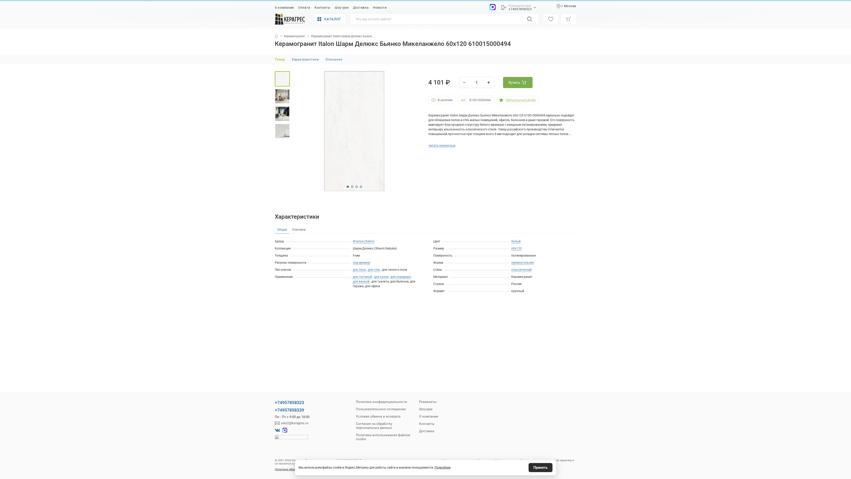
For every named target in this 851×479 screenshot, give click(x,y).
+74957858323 (520, 9)
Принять (540, 467)
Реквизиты (428, 402)
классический (521, 269)
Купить (514, 82)
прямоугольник (522, 262)
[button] (347, 187)
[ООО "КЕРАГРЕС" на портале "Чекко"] (291, 440)
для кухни (381, 277)
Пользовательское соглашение (381, 409)
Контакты (322, 7)
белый (516, 241)
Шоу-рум (342, 7)
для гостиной (362, 277)
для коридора (400, 277)
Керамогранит (294, 36)
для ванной (361, 281)
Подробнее (443, 467)
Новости (379, 7)
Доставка (361, 7)
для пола (359, 269)
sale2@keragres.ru (294, 423)
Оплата (304, 7)
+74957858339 (289, 410)
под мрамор (361, 262)
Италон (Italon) (364, 241)
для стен (374, 269)
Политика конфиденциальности (381, 402)
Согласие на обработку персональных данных (374, 426)
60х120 (516, 248)
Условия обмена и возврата (378, 416)
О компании (284, 7)
